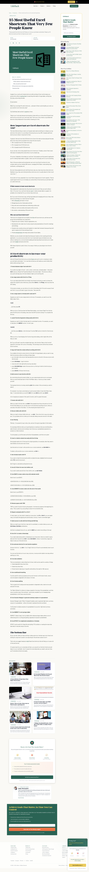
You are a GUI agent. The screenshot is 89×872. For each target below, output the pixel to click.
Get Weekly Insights (71, 36)
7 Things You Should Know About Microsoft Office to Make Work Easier (43, 724)
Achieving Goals (13, 853)
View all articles (21, 797)
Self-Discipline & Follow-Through (48, 849)
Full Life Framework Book (30, 849)
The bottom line (15, 88)
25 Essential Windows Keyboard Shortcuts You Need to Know (43, 674)
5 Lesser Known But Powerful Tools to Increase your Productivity (20, 727)
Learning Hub (27, 852)
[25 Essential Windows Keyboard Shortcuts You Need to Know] (44, 666)
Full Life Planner (28, 850)
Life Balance (13, 852)
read (26, 111)
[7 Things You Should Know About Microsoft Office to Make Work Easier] (44, 715)
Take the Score (74, 6)
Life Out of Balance (45, 852)
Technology (37, 699)
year (32, 191)
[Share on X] (16, 43)
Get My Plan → (71, 1)
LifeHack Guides (13, 847)
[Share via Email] (19, 43)
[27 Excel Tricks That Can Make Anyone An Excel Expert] (44, 692)
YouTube (27, 860)
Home (10, 12)
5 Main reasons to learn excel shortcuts (22, 81)
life (33, 217)
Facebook (12, 860)
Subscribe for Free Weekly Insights (32, 829)
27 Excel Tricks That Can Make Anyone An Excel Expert (42, 702)
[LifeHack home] (15, 6)
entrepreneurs (18, 232)
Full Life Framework (14, 850)
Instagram (17, 860)
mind (28, 641)
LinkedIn (31, 860)
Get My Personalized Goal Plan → (32, 777)
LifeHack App (27, 847)
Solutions (48, 6)
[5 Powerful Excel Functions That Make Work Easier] (20, 668)
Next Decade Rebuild (46, 853)
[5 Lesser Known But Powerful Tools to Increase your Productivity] (20, 717)
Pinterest (21, 860)
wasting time (23, 96)
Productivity (15, 12)
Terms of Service (62, 865)
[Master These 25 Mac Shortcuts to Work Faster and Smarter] (20, 693)
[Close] (77, 2)
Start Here (35, 6)
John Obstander (13, 39)
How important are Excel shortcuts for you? (21, 79)
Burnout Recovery (45, 847)
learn (33, 259)
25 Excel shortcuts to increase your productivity (22, 86)
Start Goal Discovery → (78, 865)
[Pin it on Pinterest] (13, 43)
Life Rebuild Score (14, 849)
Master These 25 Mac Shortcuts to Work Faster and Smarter (19, 704)
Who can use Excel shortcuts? (19, 83)
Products (42, 6)
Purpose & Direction (45, 850)
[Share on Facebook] (10, 43)
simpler (17, 241)
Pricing (54, 6)
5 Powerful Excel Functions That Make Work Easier (19, 679)
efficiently (17, 200)
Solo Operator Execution (46, 855)
